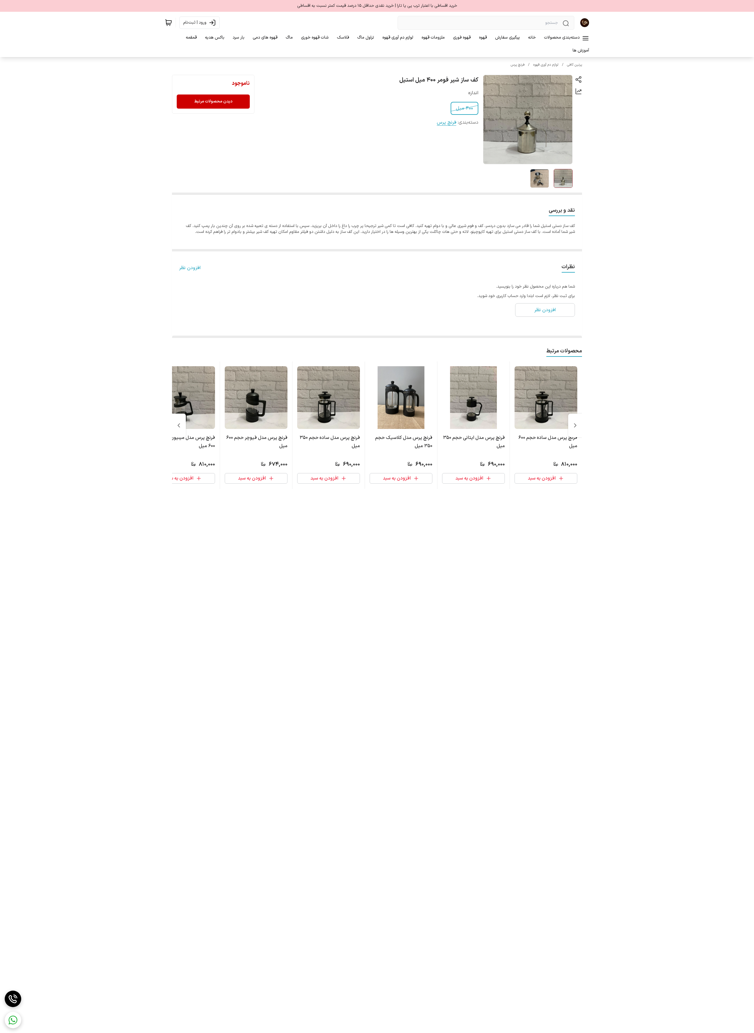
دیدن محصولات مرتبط (213, 101)
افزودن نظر (190, 267)
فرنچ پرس (518, 64)
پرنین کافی (574, 64)
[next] (179, 425)
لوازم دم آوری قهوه (545, 64)
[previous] (575, 425)
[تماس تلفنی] (13, 999)
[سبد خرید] (168, 22)
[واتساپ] (13, 1020)
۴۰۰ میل (464, 108)
